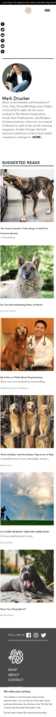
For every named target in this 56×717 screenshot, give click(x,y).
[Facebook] (2, 24)
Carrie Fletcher (9, 311)
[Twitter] (2, 29)
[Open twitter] (43, 635)
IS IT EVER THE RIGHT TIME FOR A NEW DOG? (24, 531)
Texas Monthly (9, 238)
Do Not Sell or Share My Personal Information (25, 713)
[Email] (2, 46)
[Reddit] (2, 35)
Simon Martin (8, 615)
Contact (15, 680)
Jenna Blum (8, 543)
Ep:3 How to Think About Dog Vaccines (21, 377)
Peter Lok (7, 465)
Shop (12, 670)
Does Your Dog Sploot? (13, 609)
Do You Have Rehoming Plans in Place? (21, 304)
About (13, 675)
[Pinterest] (2, 40)
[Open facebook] (28, 635)
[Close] (54, 688)
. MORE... (37, 137)
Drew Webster (22, 388)
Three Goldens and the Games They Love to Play (27, 454)
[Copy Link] (2, 51)
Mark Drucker (9, 388)
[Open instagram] (36, 635)
